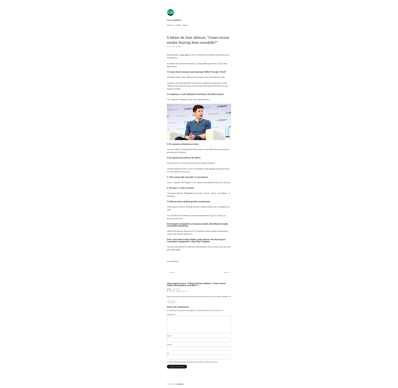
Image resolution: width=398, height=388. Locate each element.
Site (168, 353)
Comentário (171, 314)
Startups (178, 46)
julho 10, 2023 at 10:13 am (180, 291)
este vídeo (185, 55)
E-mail (169, 345)
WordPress (179, 384)
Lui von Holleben (174, 20)
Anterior (172, 272)
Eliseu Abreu (176, 289)
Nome (169, 336)
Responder (171, 302)
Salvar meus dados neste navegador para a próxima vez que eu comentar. (193, 362)
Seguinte (226, 272)
